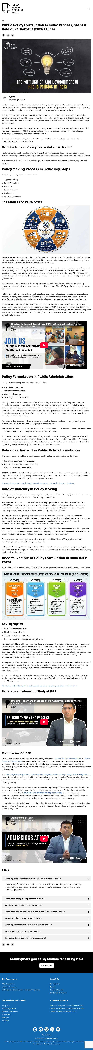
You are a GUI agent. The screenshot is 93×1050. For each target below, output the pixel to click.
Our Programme (9, 979)
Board (52, 987)
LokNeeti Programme (9, 987)
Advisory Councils (56, 990)
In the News (6, 1015)
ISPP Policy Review (9, 1009)
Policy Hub (6, 1006)
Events (4, 1012)
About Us (54, 979)
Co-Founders (55, 984)
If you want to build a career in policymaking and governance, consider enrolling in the (40, 686)
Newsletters (13, 1012)
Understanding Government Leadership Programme (21, 990)
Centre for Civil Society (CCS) (68, 758)
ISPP (13, 97)
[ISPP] (12, 8)
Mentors (64, 993)
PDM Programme (8, 984)
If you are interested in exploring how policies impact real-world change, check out (38, 483)
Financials (5, 1017)
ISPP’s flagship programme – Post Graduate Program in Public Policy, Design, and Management (47, 774)
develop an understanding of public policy (43, 793)
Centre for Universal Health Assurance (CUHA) (67, 1009)
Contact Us (46, 965)
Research (5, 1021)
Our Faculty (54, 993)
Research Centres (59, 1001)
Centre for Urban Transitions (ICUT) (63, 1012)
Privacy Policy (46, 1035)
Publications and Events (13, 1001)
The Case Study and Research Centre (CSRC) (66, 1006)
